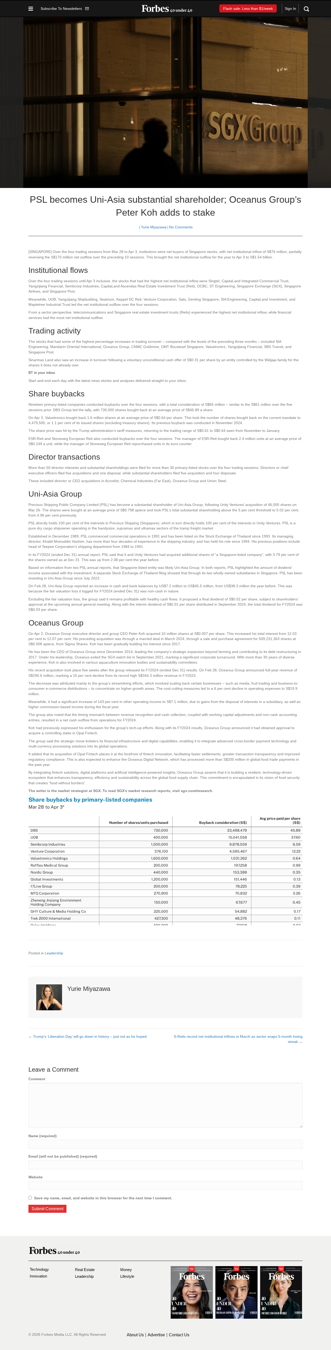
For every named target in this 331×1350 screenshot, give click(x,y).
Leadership (54, 953)
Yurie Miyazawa (154, 227)
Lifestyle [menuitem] (127, 1276)
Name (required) (42, 1136)
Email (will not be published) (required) (62, 1156)
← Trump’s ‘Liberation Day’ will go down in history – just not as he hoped (87, 1036)
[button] (65, 8)
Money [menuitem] (126, 1269)
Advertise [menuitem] (156, 1335)
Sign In (290, 8)
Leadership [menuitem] (84, 1276)
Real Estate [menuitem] (85, 1269)
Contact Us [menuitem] (179, 1335)
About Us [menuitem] (135, 1335)
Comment (36, 1079)
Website (35, 1177)
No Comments (181, 227)
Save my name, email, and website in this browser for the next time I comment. (103, 1198)
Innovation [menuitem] (38, 1276)
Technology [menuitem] (39, 1269)
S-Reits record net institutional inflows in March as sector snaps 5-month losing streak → (238, 1039)
